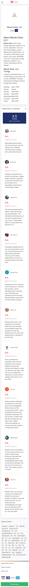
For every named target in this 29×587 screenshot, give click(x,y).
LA (9, 547)
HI (2, 540)
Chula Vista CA (13, 528)
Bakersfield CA (15, 540)
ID (2, 543)
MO (19, 545)
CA (17, 526)
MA (13, 545)
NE (9, 545)
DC (13, 547)
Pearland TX (18, 547)
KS (15, 535)
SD (3, 547)
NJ (6, 547)
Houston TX (5, 528)
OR (24, 547)
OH (3, 550)
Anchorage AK (15, 538)
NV (6, 550)
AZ (16, 531)
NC (22, 538)
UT (2, 545)
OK (25, 540)
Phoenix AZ (11, 543)
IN (21, 540)
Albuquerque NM (6, 557)
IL (16, 545)
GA (3, 538)
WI (11, 535)
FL (5, 543)
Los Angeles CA (6, 531)
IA (23, 550)
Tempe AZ (4, 526)
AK (15, 533)
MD (14, 555)
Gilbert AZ (14, 550)
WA (6, 540)
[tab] (14, 109)
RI (9, 540)
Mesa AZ (22, 526)
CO (22, 533)
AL (12, 531)
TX (6, 538)
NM (13, 552)
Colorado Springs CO (7, 533)
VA (23, 545)
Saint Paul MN (21, 535)
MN (17, 543)
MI (20, 550)
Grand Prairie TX (6, 552)
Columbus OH (5, 535)
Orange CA (18, 552)
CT (18, 533)
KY (9, 538)
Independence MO (6, 555)
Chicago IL (11, 526)
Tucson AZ (22, 543)
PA (25, 538)
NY (10, 550)
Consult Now (15, 584)
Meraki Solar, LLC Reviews (11, 109)
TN (6, 545)
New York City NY (21, 555)
